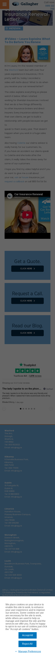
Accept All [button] (27, 635)
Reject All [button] (27, 644)
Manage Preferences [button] (29, 651)
